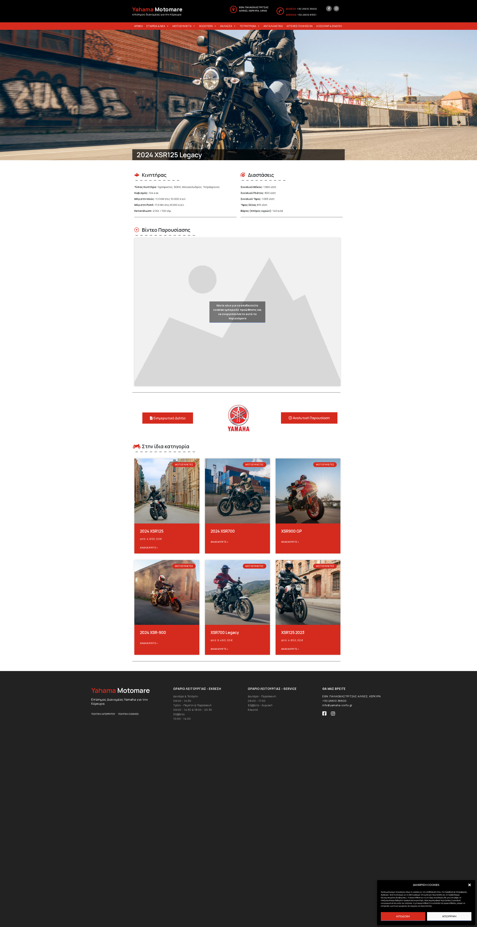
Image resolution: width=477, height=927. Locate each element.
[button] (469, 885)
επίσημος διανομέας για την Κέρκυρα (156, 14)
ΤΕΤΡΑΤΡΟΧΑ (248, 26)
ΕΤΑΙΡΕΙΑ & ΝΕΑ (155, 26)
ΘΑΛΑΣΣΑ (226, 26)
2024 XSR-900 (153, 632)
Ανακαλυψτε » (149, 547)
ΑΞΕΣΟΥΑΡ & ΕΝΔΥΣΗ (329, 26)
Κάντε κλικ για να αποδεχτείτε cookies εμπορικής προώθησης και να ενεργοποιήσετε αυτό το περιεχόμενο (237, 312)
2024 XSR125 (151, 531)
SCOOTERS (206, 26)
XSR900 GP (291, 531)
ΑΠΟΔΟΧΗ (403, 916)
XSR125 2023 (292, 632)
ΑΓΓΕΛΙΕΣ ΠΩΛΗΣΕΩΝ (299, 26)
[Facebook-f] (329, 8)
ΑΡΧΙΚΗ (138, 26)
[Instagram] (336, 8)
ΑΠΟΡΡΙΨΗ (449, 916)
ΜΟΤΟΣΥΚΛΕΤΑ (182, 26)
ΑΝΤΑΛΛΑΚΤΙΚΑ (273, 26)
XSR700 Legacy (225, 632)
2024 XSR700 (223, 531)
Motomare (157, 9)
